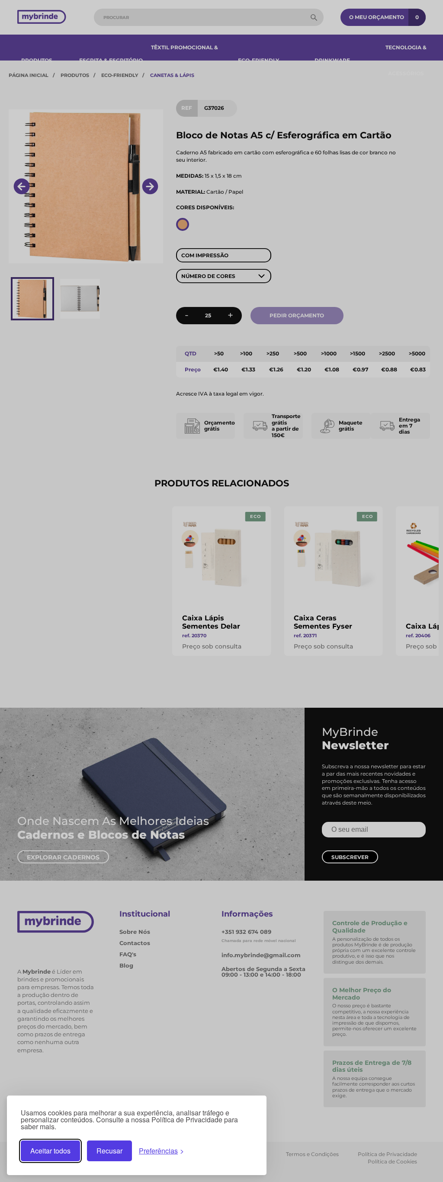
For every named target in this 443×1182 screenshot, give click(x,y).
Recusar (109, 1151)
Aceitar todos (50, 1151)
